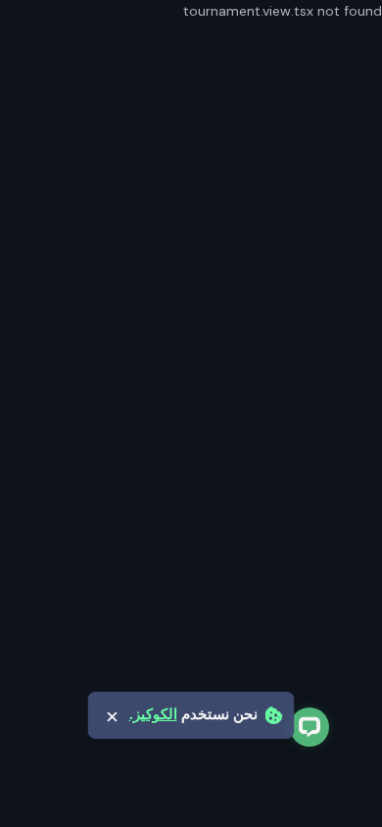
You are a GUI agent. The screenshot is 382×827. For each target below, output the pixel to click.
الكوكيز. (153, 714)
